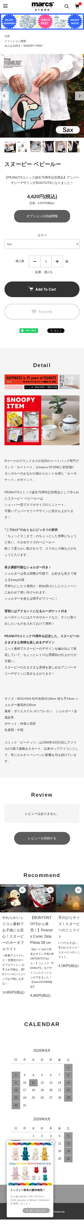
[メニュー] (5, 6)
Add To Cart (45, 289)
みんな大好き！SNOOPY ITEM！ (24, 45)
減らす (34, 261)
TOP (7, 36)
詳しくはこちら (38, 1210)
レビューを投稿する (42, 838)
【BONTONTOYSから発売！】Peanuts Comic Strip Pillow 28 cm (41, 930)
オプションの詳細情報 (42, 216)
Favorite (46, 311)
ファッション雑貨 (15, 41)
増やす (57, 261)
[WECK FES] (42, 21)
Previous (4, 95)
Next (79, 95)
